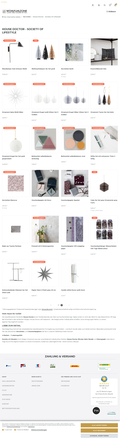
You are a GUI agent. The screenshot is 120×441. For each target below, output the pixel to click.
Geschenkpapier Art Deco (41, 200)
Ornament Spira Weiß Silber (12, 112)
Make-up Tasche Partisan (11, 246)
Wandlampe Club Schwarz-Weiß (14, 69)
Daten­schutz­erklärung (13, 426)
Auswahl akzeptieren (99, 436)
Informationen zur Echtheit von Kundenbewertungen (104, 402)
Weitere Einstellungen (39, 430)
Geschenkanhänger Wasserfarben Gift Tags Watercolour (103, 247)
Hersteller (27, 17)
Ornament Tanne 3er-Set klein (102, 112)
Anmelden (36, 386)
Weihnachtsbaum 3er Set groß (43, 69)
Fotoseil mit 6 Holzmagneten (43, 246)
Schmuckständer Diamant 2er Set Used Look (15, 291)
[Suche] (104, 5)
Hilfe (4, 390)
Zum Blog (4, 2)
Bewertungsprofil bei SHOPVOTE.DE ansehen (104, 397)
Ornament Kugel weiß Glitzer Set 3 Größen (45, 113)
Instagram (65, 381)
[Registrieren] (99, 5)
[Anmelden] (93, 5)
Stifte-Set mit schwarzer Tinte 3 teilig (103, 157)
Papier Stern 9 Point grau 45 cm (44, 290)
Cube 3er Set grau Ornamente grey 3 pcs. (104, 201)
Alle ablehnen (99, 430)
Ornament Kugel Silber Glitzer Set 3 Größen (74, 113)
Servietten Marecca (9, 200)
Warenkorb (7, 395)
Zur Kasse (6, 399)
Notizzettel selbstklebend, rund (73, 156)
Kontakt (5, 404)
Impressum (31, 426)
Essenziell (8, 430)
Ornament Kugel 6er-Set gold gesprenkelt (13, 157)
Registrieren (37, 381)
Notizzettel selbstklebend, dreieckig (42, 157)
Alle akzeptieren (99, 425)
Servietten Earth (67, 69)
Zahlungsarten (8, 381)
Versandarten (8, 386)
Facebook (65, 386)
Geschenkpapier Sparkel (70, 200)
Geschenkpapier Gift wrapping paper (72, 247)
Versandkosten (47, 309)
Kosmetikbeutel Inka (98, 69)
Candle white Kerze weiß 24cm (73, 290)
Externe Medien (23, 430)
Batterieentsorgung (11, 408)
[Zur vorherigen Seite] (53, 305)
